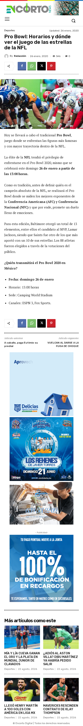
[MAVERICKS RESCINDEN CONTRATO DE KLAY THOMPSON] (61, 690)
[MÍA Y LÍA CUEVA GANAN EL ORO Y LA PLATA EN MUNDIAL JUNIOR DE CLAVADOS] (22, 637)
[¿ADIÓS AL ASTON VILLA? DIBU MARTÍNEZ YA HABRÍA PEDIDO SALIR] (61, 637)
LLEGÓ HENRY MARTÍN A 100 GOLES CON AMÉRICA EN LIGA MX (21, 709)
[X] (41, 66)
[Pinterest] (51, 66)
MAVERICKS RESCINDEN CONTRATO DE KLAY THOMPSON (60, 709)
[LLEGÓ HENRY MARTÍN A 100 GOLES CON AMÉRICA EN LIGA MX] (22, 690)
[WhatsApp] (31, 66)
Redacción (20, 56)
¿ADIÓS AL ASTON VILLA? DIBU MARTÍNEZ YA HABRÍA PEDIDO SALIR (60, 659)
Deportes (9, 30)
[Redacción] (7, 56)
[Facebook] (22, 66)
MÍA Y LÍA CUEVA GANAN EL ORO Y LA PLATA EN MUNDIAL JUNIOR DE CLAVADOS (22, 659)
